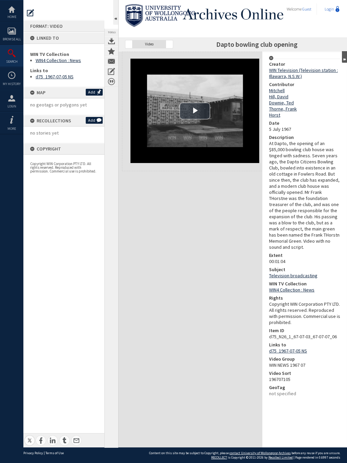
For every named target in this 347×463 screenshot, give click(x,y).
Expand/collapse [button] (344, 57)
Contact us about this (111, 61)
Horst (274, 115)
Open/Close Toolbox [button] (115, 12)
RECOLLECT (219, 457)
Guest (306, 9)
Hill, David (278, 97)
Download (111, 41)
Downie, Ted (281, 103)
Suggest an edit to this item (30, 13)
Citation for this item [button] (111, 82)
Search (12, 61)
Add (91, 92)
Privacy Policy (33, 453)
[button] (128, 44)
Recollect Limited (280, 457)
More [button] (11, 128)
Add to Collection (111, 51)
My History (12, 84)
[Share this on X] (29, 437)
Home (11, 17)
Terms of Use (54, 453)
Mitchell (277, 90)
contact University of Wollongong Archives (260, 453)
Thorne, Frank (283, 109)
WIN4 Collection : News (58, 60)
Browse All (12, 39)
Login (11, 106)
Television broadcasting (293, 276)
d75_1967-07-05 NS (55, 77)
